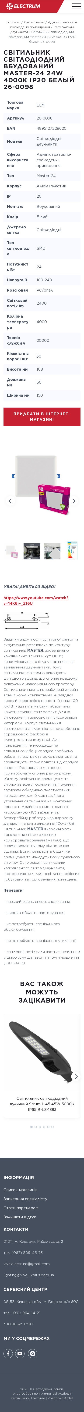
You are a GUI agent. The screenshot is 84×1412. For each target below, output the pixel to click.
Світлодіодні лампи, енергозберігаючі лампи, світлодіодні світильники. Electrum (41, 1393)
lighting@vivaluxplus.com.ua (29, 1275)
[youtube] (19, 1353)
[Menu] (75, 6)
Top (78, 1406)
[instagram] (32, 1353)
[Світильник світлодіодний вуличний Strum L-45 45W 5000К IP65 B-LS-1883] (42, 1089)
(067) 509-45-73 (26, 1252)
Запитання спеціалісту (25, 1199)
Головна (14, 22)
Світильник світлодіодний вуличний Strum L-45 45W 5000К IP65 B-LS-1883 (42, 1104)
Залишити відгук (20, 1217)
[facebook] (8, 1353)
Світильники (34, 22)
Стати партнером (21, 1208)
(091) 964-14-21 (26, 1313)
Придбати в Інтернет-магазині (42, 417)
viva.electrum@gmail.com (27, 1264)
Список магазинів (21, 1190)
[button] (73, 500)
